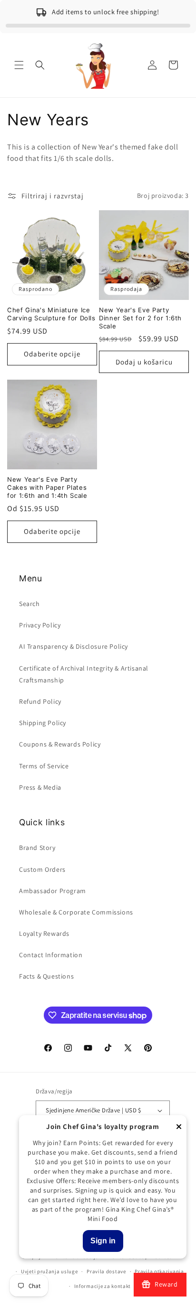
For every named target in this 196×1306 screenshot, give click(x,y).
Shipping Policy (42, 722)
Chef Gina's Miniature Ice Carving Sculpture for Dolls (51, 314)
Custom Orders (42, 869)
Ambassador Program (52, 890)
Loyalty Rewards (44, 933)
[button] (19, 65)
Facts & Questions (46, 976)
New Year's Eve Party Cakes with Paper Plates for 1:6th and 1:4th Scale (47, 487)
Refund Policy (40, 701)
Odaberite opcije (52, 353)
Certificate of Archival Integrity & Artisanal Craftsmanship (83, 674)
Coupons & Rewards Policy (59, 744)
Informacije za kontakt (102, 1286)
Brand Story (37, 847)
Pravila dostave (106, 1271)
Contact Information (50, 955)
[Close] (178, 1127)
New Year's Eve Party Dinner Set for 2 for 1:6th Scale (140, 318)
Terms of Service (44, 766)
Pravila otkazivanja (159, 1271)
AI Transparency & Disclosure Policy (73, 646)
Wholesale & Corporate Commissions (76, 912)
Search (29, 603)
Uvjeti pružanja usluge (49, 1271)
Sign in (103, 1241)
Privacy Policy (39, 625)
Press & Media (40, 787)
